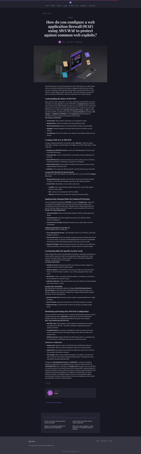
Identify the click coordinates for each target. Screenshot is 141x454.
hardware (53, 5)
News (77, 5)
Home (47, 5)
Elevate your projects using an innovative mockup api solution (55, 421)
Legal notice (104, 440)
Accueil (44, 13)
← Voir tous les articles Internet (53, 402)
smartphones (83, 5)
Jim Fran (32, 441)
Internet (65, 5)
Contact (110, 440)
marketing (71, 5)
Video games (92, 5)
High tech (59, 5)
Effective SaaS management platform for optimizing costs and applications (54, 426)
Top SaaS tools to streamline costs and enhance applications (82, 421)
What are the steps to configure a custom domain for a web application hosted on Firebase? (83, 427)
